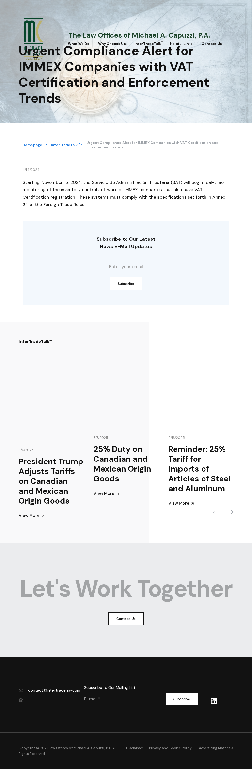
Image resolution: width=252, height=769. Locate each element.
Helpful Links (181, 43)
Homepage (32, 145)
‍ (214, 701)
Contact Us (212, 43)
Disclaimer (134, 748)
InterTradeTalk (64, 145)
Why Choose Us (112, 43)
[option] (51, 442)
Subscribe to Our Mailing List (109, 687)
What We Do (78, 43)
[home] (39, 39)
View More (31, 515)
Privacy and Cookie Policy (170, 748)
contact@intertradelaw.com (54, 690)
